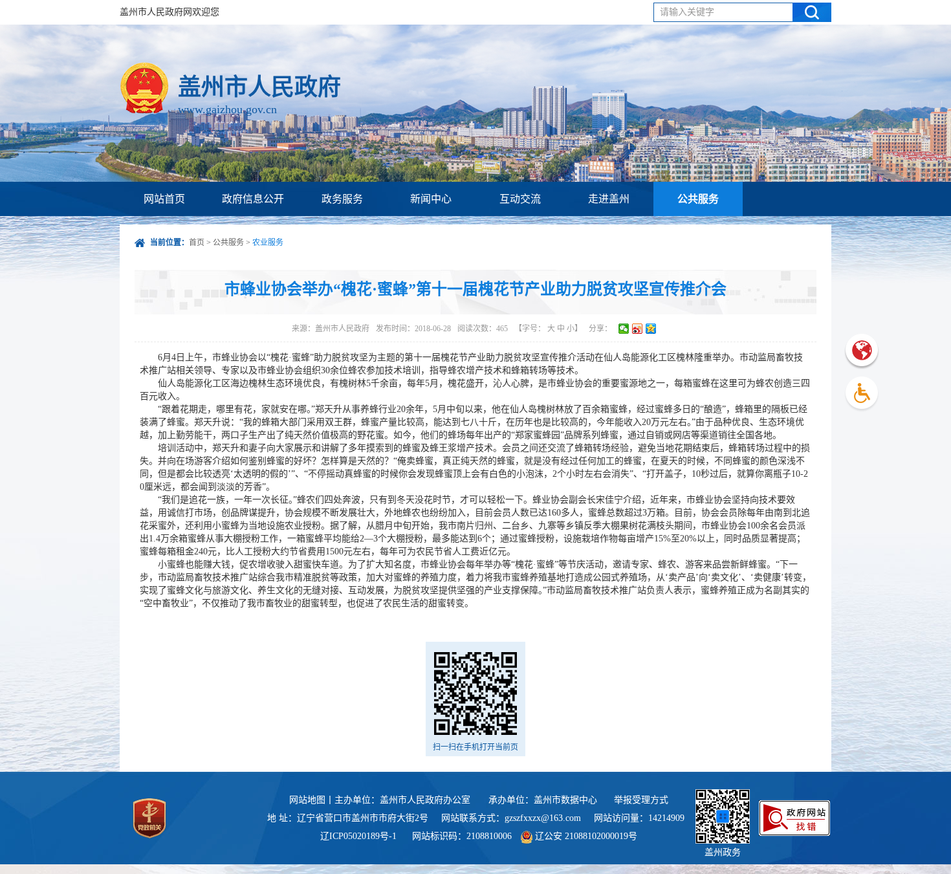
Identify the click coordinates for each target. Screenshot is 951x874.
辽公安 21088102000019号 (584, 836)
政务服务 (342, 198)
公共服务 (698, 198)
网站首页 (164, 198)
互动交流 (520, 198)
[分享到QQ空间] (651, 328)
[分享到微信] (623, 328)
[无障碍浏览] (861, 394)
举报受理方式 (641, 800)
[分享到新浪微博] (637, 328)
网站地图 (307, 800)
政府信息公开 (253, 198)
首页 (196, 242)
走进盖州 (608, 198)
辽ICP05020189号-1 (359, 836)
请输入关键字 (687, 12)
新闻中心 (431, 198)
